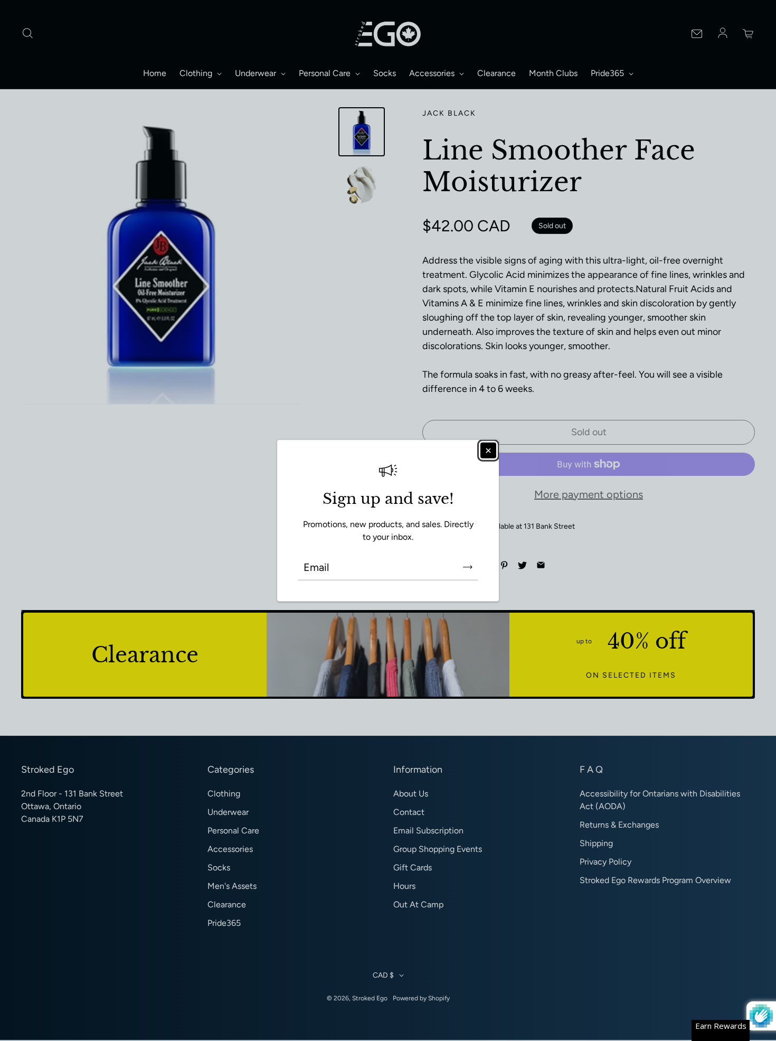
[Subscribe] (467, 567)
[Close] (488, 450)
